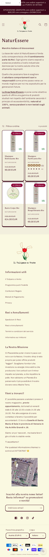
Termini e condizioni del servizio (19, 331)
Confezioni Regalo (13, 291)
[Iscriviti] (41, 508)
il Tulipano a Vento (13, 279)
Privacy (8, 303)
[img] (34, 165)
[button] (3, 25)
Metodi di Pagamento (14, 297)
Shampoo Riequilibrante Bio (36, 209)
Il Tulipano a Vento (20, 554)
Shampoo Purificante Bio (34, 157)
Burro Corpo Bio (12, 208)
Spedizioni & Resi (13, 320)
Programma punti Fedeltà (16, 285)
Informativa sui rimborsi (15, 337)
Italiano (35, 535)
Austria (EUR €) (15, 535)
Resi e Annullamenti (14, 326)
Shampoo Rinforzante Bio (12, 157)
